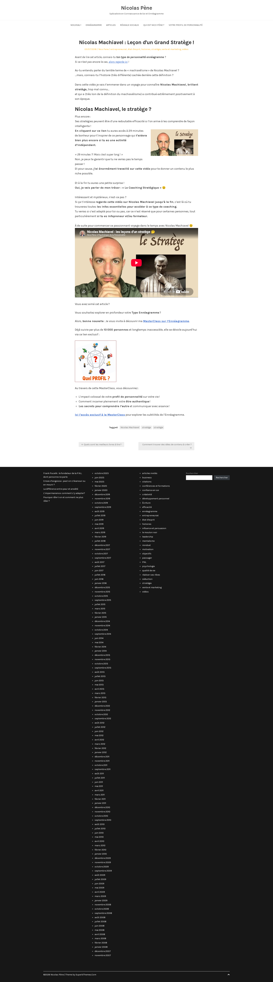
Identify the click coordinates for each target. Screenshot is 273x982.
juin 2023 (99, 477)
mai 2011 (99, 786)
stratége (146, 427)
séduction (147, 579)
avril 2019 (99, 528)
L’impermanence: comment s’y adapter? (64, 493)
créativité (147, 494)
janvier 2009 (101, 900)
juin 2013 (99, 680)
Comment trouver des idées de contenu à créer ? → (167, 446)
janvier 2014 (101, 651)
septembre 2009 (103, 870)
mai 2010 (99, 837)
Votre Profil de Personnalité (186, 25)
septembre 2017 (103, 558)
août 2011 (99, 773)
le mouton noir (149, 532)
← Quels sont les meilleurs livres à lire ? (101, 444)
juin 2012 (99, 731)
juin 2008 (99, 925)
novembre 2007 (103, 955)
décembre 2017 (102, 545)
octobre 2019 (101, 503)
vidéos (185, 49)
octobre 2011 (101, 765)
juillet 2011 (100, 777)
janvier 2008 (101, 947)
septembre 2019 (103, 507)
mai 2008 (99, 930)
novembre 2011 (102, 761)
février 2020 (101, 486)
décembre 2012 (102, 706)
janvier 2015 (101, 617)
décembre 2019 (102, 494)
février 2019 (100, 536)
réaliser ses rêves (151, 574)
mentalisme (148, 541)
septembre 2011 (102, 769)
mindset (146, 545)
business (147, 477)
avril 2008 (100, 934)
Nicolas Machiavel (130, 427)
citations (147, 481)
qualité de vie (148, 570)
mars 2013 (100, 693)
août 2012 (99, 722)
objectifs (146, 553)
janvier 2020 (101, 490)
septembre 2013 (103, 667)
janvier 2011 (100, 803)
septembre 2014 (103, 634)
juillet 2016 (100, 574)
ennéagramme (149, 511)
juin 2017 (99, 570)
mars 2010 (100, 845)
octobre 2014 (101, 629)
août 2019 (99, 511)
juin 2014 (99, 638)
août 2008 (100, 917)
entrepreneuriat (118, 49)
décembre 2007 (103, 951)
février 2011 (100, 799)
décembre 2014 (102, 621)
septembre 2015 (103, 600)
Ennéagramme (94, 25)
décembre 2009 (103, 858)
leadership (147, 536)
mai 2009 (99, 887)
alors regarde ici (118, 62)
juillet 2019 (100, 515)
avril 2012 (99, 739)
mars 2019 (100, 532)
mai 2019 (99, 524)
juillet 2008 (100, 921)
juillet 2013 (100, 676)
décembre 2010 (102, 807)
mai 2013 (99, 684)
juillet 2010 (100, 828)
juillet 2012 (100, 727)
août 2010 (100, 824)
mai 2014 (99, 642)
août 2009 (100, 875)
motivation (147, 549)
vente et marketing (171, 49)
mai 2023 (99, 481)
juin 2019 (99, 519)
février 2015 (100, 613)
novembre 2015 (102, 591)
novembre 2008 (103, 904)
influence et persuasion (154, 528)
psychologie (148, 566)
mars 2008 (100, 938)
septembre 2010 (103, 820)
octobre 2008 (102, 909)
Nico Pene (103, 49)
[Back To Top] (229, 974)
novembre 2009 (103, 862)
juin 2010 (99, 832)
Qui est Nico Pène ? (153, 25)
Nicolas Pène (136, 8)
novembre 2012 (102, 710)
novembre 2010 (102, 811)
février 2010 (100, 849)
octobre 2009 (102, 866)
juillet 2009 (100, 879)
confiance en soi (150, 490)
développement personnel (155, 498)
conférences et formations (156, 486)
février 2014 (100, 646)
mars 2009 (100, 896)
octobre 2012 (101, 714)
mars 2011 (100, 794)
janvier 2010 (101, 854)
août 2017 (99, 562)
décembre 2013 (102, 655)
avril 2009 (100, 892)
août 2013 (100, 672)
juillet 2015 (100, 604)
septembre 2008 (103, 913)
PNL (144, 562)
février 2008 (101, 942)
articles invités (149, 473)
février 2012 (100, 748)
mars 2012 (100, 744)
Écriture (146, 503)
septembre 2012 (103, 718)
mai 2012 (99, 735)
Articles (111, 25)
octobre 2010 (101, 816)
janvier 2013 (101, 701)
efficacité (147, 507)
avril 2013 (99, 689)
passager (147, 558)
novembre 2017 (102, 549)
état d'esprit (134, 49)
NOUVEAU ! (75, 25)
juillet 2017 (100, 566)
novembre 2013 (102, 659)
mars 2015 (100, 608)
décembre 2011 (102, 756)
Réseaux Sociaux (129, 25)
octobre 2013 (101, 663)
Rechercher (192, 473)
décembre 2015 (102, 587)
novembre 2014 (102, 625)
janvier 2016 (101, 583)
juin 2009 (99, 883)
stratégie (156, 49)
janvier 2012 (101, 752)
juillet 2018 (100, 541)
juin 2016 (99, 579)
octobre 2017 (101, 553)
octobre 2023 (102, 473)
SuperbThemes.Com (86, 974)
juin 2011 (99, 782)
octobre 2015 (101, 596)
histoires (145, 49)
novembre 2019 (102, 498)
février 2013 (100, 697)
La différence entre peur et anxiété (60, 489)
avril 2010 (99, 841)
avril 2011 (99, 790)
